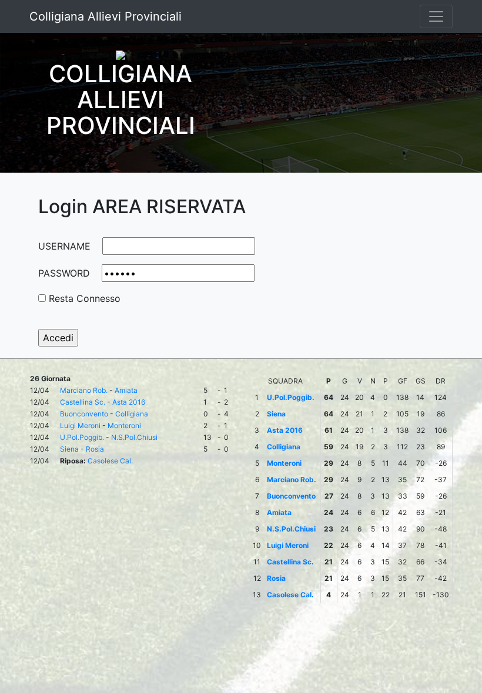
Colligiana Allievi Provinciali (105, 16)
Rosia (95, 449)
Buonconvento (84, 413)
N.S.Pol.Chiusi (134, 437)
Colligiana (131, 413)
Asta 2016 (128, 402)
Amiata (126, 390)
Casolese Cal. (110, 460)
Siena (69, 449)
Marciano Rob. (84, 390)
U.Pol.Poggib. (82, 437)
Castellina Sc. (82, 402)
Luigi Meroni (80, 425)
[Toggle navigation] (436, 16)
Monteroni (124, 425)
